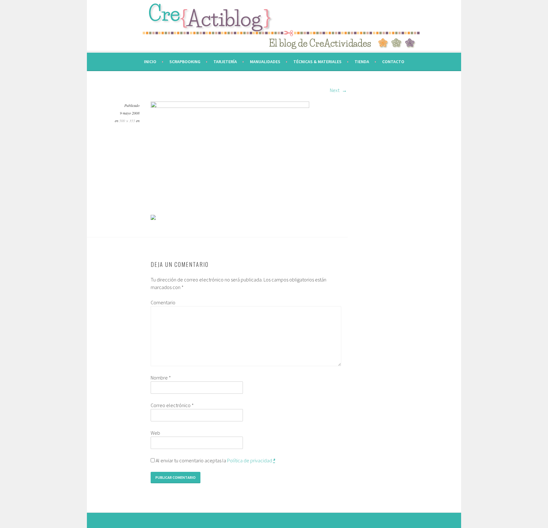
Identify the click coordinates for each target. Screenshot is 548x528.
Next (335, 90)
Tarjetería (225, 61)
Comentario (163, 302)
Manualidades (265, 61)
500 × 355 (127, 120)
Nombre (161, 377)
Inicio (150, 61)
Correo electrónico (172, 405)
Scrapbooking (184, 61)
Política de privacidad (249, 460)
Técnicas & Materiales (317, 61)
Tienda (362, 61)
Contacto (393, 61)
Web (155, 433)
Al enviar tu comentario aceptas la (215, 460)
